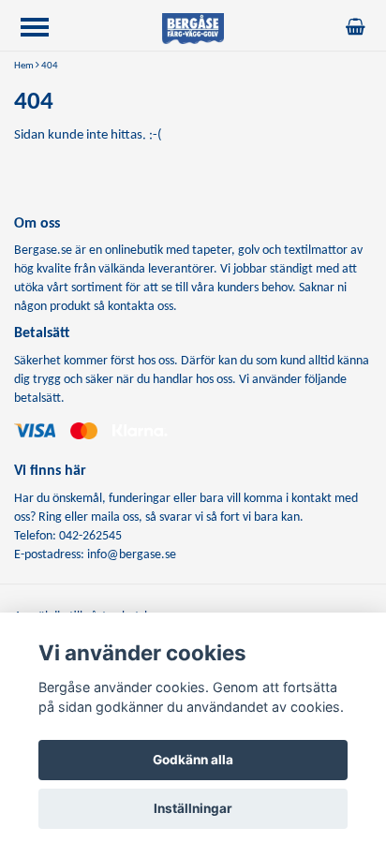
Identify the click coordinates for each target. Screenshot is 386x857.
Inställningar (193, 808)
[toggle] (44, 29)
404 (49, 66)
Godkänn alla (193, 759)
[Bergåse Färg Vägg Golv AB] (193, 29)
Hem (24, 66)
